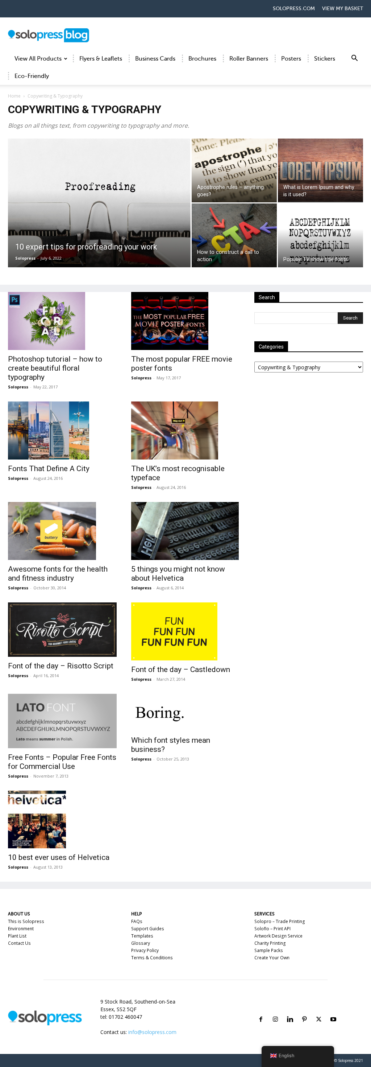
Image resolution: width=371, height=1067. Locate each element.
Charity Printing (270, 943)
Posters (291, 58)
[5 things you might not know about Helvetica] (185, 531)
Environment (21, 929)
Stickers (324, 58)
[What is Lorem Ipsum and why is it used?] (320, 170)
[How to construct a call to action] (234, 235)
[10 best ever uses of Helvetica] (62, 820)
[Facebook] (260, 1010)
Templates (142, 936)
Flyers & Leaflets (100, 58)
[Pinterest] (304, 1010)
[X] (318, 1010)
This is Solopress (26, 921)
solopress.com (294, 8)
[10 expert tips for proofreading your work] (99, 207)
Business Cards (155, 58)
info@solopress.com (152, 1032)
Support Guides (147, 929)
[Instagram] (275, 1010)
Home (14, 96)
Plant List (17, 936)
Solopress (25, 258)
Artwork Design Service (278, 936)
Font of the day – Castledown (180, 669)
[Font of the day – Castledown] (185, 631)
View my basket (342, 8)
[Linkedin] (289, 1010)
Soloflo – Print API (272, 929)
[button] (354, 59)
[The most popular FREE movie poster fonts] (185, 321)
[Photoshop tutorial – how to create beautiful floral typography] (62, 321)
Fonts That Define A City (48, 468)
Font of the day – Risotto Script (60, 666)
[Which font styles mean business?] (185, 713)
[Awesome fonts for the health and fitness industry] (62, 531)
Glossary (140, 943)
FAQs (136, 921)
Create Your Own (271, 958)
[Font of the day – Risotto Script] (62, 629)
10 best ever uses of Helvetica (58, 857)
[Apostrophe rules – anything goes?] (234, 170)
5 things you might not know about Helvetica (178, 573)
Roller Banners (248, 58)
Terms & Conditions (152, 958)
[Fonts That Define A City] (62, 430)
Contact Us (19, 943)
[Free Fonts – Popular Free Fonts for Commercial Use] (62, 721)
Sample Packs (268, 950)
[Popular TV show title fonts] (320, 246)
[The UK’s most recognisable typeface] (185, 430)
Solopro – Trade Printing (279, 921)
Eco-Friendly (31, 76)
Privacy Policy (145, 950)
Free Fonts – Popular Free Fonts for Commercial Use (62, 762)
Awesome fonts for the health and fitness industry (58, 573)
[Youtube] (333, 1010)
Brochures (202, 58)
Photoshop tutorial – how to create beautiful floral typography (55, 368)
